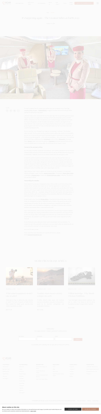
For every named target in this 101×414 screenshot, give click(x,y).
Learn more (33, 411)
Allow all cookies (90, 409)
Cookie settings (73, 409)
